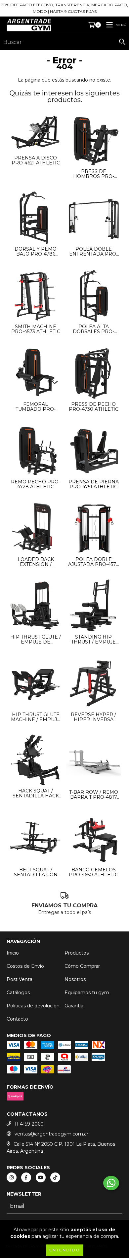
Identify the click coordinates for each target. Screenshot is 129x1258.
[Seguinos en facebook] (26, 1177)
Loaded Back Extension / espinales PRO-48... (36, 562)
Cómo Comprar (82, 966)
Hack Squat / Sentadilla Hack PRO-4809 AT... (36, 793)
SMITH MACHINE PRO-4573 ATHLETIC (35, 329)
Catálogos (18, 993)
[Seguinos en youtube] (41, 1177)
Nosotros (75, 979)
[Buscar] (122, 42)
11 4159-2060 (29, 1124)
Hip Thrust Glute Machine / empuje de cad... (35, 717)
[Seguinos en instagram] (12, 1177)
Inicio (13, 953)
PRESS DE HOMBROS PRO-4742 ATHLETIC (93, 174)
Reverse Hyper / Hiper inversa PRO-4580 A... (93, 717)
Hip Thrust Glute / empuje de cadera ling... (35, 640)
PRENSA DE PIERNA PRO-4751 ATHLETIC (93, 484)
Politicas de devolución (33, 1006)
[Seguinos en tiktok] (55, 1177)
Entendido (64, 1249)
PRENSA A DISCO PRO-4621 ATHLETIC (36, 160)
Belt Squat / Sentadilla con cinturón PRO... (36, 872)
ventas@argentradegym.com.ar (51, 1134)
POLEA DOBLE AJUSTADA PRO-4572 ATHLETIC (93, 562)
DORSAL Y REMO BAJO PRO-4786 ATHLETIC (36, 252)
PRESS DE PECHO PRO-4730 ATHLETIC (93, 407)
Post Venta (19, 979)
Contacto (17, 1019)
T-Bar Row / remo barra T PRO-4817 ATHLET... (93, 795)
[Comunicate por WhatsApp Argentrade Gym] (111, 1183)
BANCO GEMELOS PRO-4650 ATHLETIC (93, 872)
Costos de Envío (25, 966)
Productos (76, 953)
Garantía (73, 1006)
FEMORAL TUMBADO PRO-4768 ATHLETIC (36, 407)
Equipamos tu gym (86, 993)
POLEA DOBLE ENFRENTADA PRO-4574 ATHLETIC (93, 252)
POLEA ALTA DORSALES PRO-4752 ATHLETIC (93, 329)
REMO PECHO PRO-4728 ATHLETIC (35, 484)
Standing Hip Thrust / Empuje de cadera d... (93, 640)
